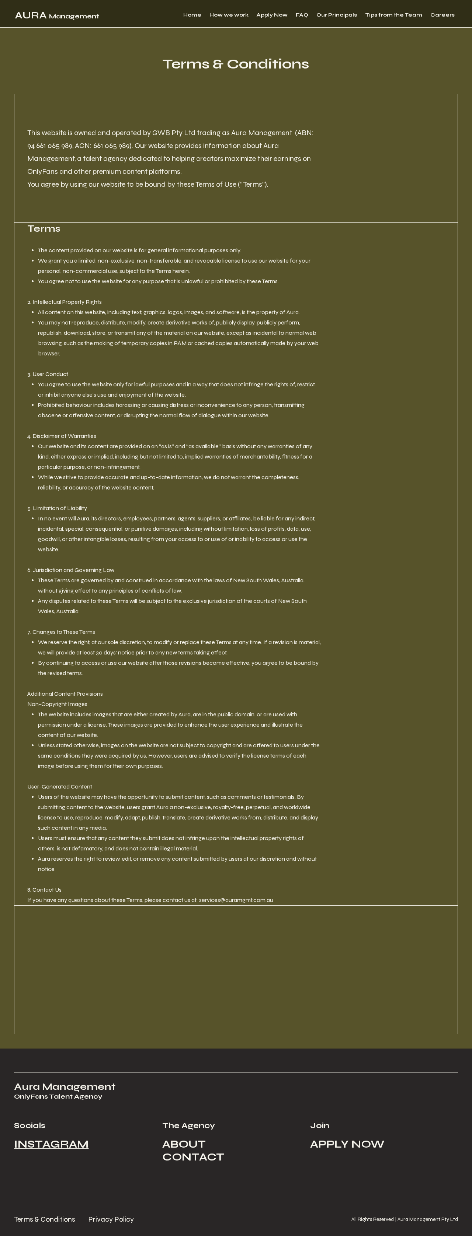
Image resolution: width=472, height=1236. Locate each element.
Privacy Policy (111, 1219)
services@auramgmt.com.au (236, 899)
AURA (57, 15)
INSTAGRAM (51, 1144)
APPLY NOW (347, 1144)
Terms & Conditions (44, 1219)
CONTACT (193, 1157)
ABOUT (184, 1144)
